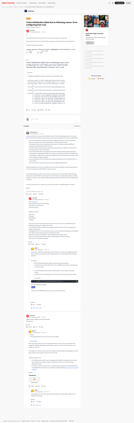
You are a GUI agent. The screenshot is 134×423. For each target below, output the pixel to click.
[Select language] (113, 3)
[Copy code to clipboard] (77, 281)
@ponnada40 (29, 136)
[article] (52, 163)
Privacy (38, 421)
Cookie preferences (44, 421)
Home (3, 6)
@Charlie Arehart (33, 201)
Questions (21, 6)
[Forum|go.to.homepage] (8, 3)
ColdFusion (16, 6)
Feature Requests (42, 3)
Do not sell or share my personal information (58, 421)
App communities (9, 6)
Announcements (33, 3)
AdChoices (72, 421)
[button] (119, 3)
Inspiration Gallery (52, 3)
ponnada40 (32, 30)
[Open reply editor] (52, 119)
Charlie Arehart (33, 132)
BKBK (36, 248)
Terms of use (33, 421)
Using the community (25, 421)
